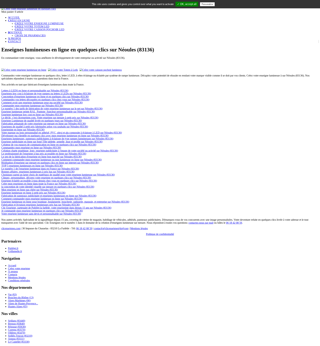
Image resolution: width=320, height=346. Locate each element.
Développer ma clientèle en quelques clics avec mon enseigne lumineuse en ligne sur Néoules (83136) (54, 135)
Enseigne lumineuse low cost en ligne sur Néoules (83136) (32, 114)
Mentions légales (139, 228)
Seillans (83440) (16, 320)
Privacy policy (223, 4)
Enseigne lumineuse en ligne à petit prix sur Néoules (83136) (33, 192)
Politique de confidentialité (160, 234)
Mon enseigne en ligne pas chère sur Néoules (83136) (29, 189)
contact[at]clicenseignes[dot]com (111, 228)
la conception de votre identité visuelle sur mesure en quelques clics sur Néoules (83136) (47, 186)
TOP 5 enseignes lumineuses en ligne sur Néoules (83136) (32, 165)
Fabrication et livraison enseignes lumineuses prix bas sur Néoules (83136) (40, 204)
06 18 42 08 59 (234, 222)
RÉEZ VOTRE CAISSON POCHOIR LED (39, 29)
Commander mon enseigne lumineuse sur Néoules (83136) (32, 105)
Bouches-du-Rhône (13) (21, 297)
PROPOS (14, 38)
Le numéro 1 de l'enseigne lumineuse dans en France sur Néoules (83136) (40, 168)
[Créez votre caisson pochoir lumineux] (101, 69)
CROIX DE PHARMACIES (30, 35)
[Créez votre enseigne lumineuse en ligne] (28, 8)
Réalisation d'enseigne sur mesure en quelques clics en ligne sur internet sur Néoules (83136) (50, 162)
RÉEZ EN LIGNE (19, 20)
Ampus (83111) (16, 338)
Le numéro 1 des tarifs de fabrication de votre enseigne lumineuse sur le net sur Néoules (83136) (51, 108)
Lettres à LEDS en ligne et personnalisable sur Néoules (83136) (34, 90)
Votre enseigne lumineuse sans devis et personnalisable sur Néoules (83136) (41, 213)
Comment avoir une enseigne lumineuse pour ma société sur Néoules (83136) (42, 102)
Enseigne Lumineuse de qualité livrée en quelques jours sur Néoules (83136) (41, 120)
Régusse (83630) (17, 326)
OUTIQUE (15, 32)
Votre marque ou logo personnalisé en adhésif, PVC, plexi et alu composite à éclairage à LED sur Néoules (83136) (61, 132)
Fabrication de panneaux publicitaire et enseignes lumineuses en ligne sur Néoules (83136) (48, 195)
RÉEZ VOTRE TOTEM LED (32, 26)
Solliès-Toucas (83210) (20, 335)
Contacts (12, 274)
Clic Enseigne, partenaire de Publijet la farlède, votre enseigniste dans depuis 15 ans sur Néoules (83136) (56, 207)
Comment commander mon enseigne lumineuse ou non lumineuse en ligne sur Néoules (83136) (51, 159)
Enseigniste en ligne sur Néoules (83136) (22, 129)
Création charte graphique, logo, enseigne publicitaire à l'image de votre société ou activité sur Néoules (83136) (59, 150)
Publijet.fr (13, 248)
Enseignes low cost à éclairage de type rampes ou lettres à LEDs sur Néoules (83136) (46, 93)
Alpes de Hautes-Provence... (23, 303)
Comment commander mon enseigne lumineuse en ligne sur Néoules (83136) (41, 198)
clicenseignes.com (10, 228)
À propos (13, 271)
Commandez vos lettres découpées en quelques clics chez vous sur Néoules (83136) (45, 99)
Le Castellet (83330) (19, 341)
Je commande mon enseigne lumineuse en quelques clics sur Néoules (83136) (42, 210)
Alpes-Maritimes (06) (19, 300)
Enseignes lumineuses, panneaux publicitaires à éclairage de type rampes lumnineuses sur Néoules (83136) (57, 138)
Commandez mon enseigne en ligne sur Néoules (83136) (31, 147)
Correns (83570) (16, 329)
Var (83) (12, 294)
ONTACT (14, 41)
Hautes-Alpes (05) (17, 306)
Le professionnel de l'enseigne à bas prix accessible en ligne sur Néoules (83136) (43, 153)
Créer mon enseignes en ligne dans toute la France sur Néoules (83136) (38, 183)
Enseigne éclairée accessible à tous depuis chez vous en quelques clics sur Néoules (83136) (49, 180)
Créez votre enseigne (19, 268)
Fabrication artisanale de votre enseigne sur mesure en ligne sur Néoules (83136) (43, 123)
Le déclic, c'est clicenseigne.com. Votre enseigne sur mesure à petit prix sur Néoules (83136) (49, 117)
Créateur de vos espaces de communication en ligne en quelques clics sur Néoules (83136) (48, 144)
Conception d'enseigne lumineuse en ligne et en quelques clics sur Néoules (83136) (45, 96)
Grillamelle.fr (15, 251)
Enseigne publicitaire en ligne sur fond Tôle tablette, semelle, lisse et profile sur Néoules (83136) (51, 141)
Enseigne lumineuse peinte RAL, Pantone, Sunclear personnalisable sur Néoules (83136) (48, 111)
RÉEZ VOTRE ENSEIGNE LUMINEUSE (39, 23)
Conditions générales (19, 280)
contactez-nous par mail (200, 222)
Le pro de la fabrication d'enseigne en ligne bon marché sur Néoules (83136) (41, 156)
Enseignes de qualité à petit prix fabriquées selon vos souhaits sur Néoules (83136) (44, 126)
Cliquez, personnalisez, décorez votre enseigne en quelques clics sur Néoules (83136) (46, 177)
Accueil (12, 265)
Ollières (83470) (16, 332)
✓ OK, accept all (186, 4)
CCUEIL (14, 17)
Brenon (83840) (16, 323)
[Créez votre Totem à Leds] (63, 69)
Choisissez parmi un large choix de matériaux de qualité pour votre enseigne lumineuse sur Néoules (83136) (58, 174)
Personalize (207, 4)
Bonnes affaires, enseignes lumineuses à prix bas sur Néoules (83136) (37, 171)
